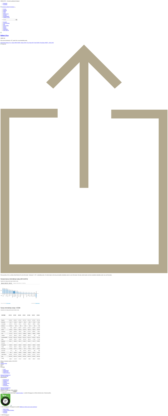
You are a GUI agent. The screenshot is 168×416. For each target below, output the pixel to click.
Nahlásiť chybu (6, 17)
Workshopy (5, 29)
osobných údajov (19, 392)
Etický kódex (6, 25)
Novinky (5, 15)
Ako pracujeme (6, 23)
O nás (4, 12)
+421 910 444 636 (4, 376)
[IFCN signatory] (5, 405)
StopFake (5, 384)
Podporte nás (6, 13)
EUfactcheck (6, 385)
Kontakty (5, 22)
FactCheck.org (6, 383)
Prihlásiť (15, 391)
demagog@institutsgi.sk (5, 375)
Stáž (4, 24)
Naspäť (2, 362)
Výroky (4, 9)
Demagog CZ (6, 379)
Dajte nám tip (6, 30)
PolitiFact (5, 382)
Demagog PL (6, 380)
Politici (4, 11)
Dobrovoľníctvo (6, 372)
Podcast (4, 27)
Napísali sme (5, 371)
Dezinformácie (6, 16)
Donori (4, 26)
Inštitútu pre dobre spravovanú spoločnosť (28, 406)
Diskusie (5, 10)
